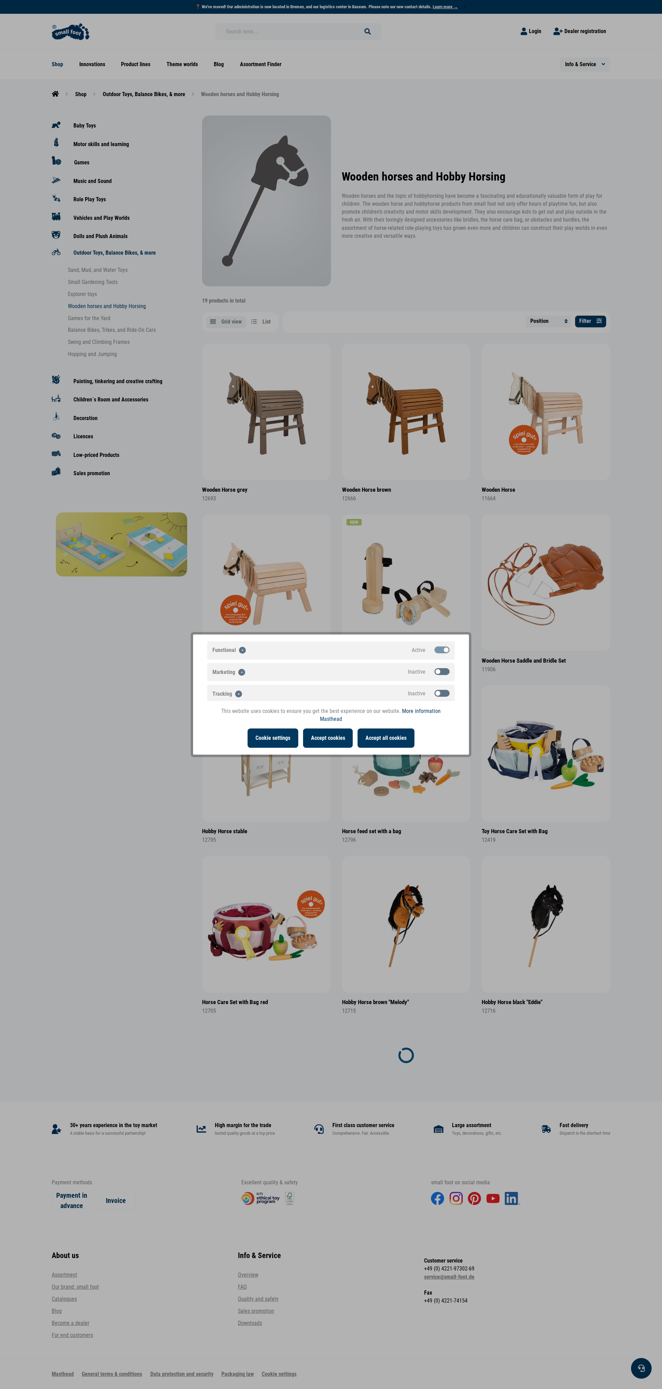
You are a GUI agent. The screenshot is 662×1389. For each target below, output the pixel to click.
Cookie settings (272, 738)
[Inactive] (442, 671)
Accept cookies (328, 738)
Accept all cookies (386, 738)
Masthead (331, 719)
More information (421, 711)
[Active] (442, 649)
